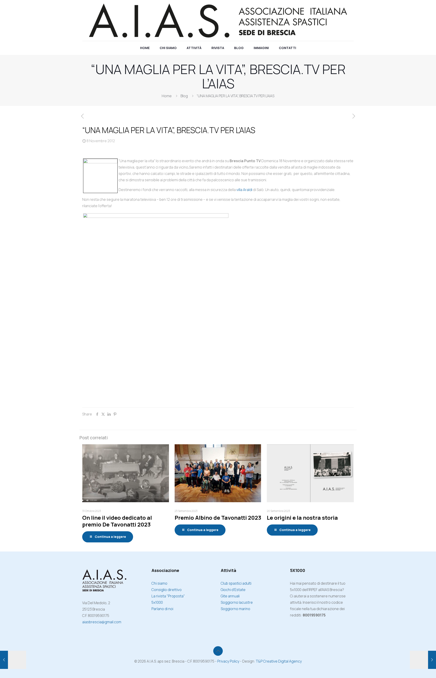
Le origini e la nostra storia (302, 517)
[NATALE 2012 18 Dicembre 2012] (423, 660)
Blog (184, 95)
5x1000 (157, 602)
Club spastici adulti (236, 583)
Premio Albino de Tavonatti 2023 (218, 517)
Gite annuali (230, 596)
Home (167, 95)
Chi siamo (159, 583)
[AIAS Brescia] (218, 20)
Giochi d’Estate (233, 589)
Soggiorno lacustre (237, 602)
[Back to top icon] (218, 651)
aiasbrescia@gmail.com (101, 621)
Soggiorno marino (235, 608)
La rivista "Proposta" (168, 596)
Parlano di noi (162, 608)
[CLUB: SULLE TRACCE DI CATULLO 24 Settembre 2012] (13, 660)
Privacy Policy (228, 661)
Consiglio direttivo (166, 589)
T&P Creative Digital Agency (279, 661)
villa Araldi (244, 189)
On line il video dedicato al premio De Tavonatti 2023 (117, 521)
